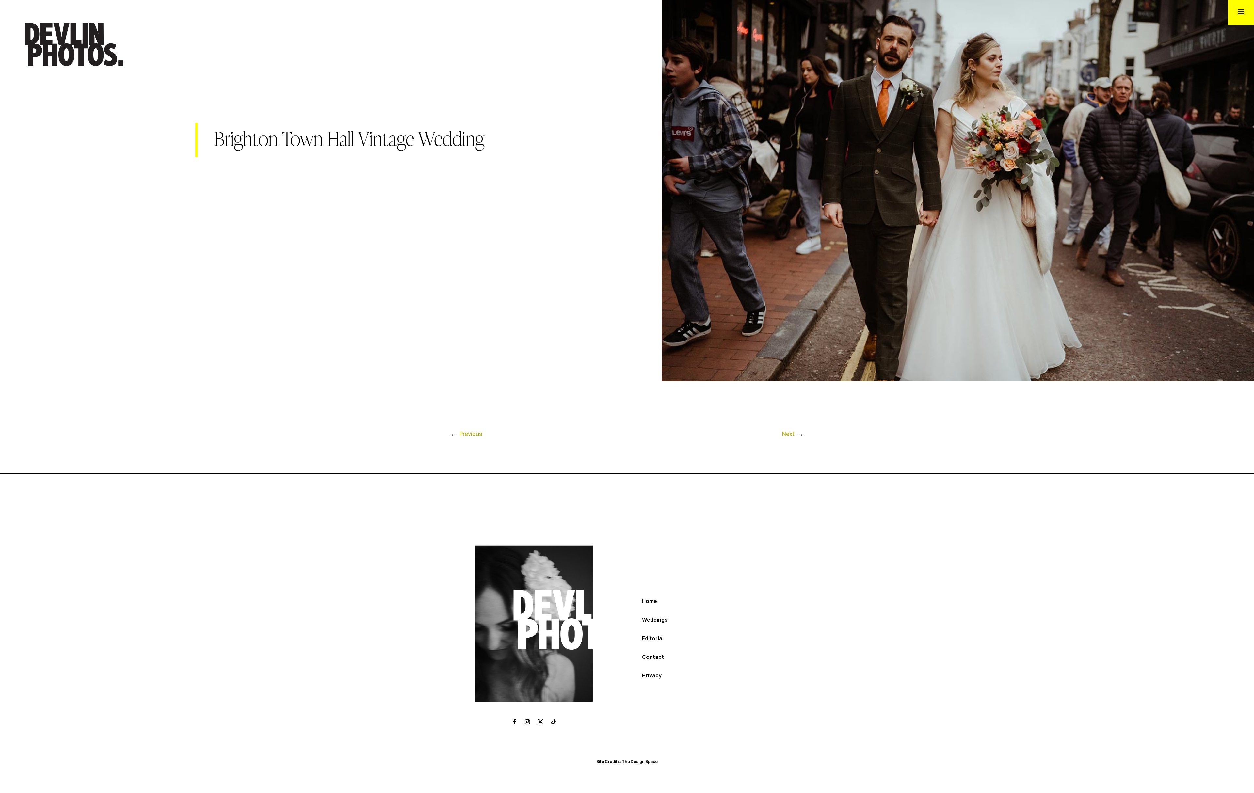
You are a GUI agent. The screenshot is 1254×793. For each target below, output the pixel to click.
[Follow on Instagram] (527, 722)
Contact (653, 656)
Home (649, 601)
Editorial (653, 638)
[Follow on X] (540, 722)
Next (788, 433)
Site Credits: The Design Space (627, 761)
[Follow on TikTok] (553, 722)
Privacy (652, 675)
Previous (470, 433)
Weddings (654, 619)
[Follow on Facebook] (514, 722)
